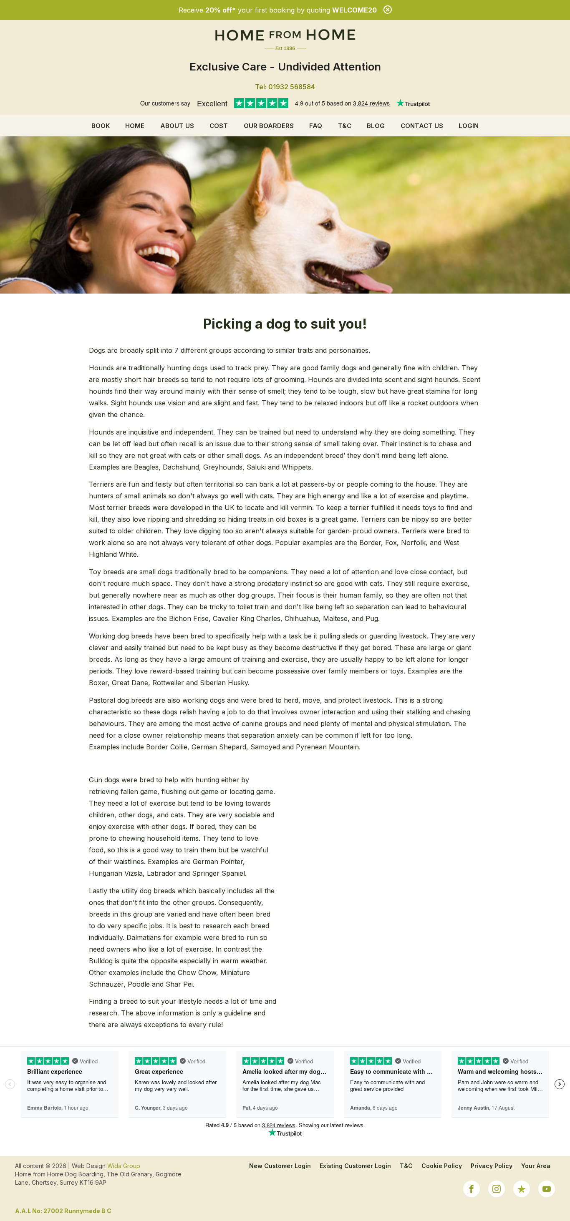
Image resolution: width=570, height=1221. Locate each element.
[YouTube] (546, 1190)
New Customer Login (280, 1165)
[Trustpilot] (521, 1190)
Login (469, 126)
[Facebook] (471, 1190)
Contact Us (422, 126)
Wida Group (123, 1165)
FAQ (315, 126)
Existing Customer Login (355, 1165)
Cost (218, 126)
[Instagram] (496, 1190)
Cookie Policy (441, 1165)
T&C (344, 126)
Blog (376, 126)
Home (134, 126)
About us (177, 126)
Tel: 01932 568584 (285, 87)
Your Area (535, 1165)
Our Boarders (269, 126)
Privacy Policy (491, 1165)
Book (100, 126)
